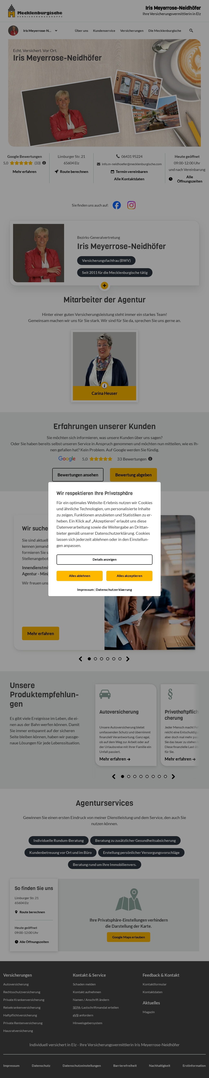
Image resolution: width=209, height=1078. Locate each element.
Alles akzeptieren (129, 576)
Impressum (85, 589)
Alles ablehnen (79, 576)
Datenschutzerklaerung (114, 589)
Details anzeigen (105, 559)
